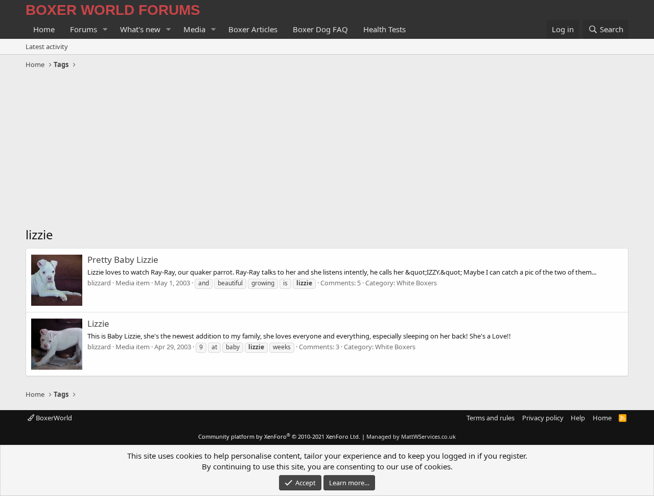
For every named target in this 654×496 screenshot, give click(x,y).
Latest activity (47, 46)
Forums (83, 29)
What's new (140, 29)
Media (194, 29)
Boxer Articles (252, 29)
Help (578, 417)
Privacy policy (543, 417)
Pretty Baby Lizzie (122, 259)
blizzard (99, 282)
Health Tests (384, 29)
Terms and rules (490, 417)
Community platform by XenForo (279, 436)
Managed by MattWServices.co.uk (411, 436)
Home (44, 29)
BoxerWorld (53, 417)
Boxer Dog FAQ (320, 29)
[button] (105, 29)
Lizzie (98, 323)
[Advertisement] (327, 149)
